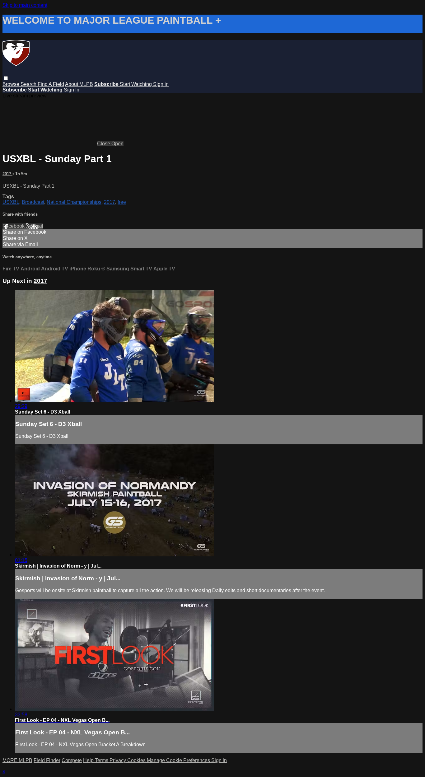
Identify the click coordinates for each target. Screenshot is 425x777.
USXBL (10, 202)
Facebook (14, 226)
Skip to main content (24, 5)
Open (117, 143)
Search (29, 84)
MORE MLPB (17, 760)
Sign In (71, 89)
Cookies (137, 760)
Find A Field (51, 84)
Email (36, 226)
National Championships (74, 202)
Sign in (161, 84)
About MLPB (79, 84)
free (122, 202)
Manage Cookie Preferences (179, 760)
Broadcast (33, 202)
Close (104, 143)
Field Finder (47, 760)
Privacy (118, 760)
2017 (7, 173)
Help (89, 760)
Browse (11, 84)
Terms (102, 760)
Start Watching (136, 84)
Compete (72, 760)
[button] (6, 78)
